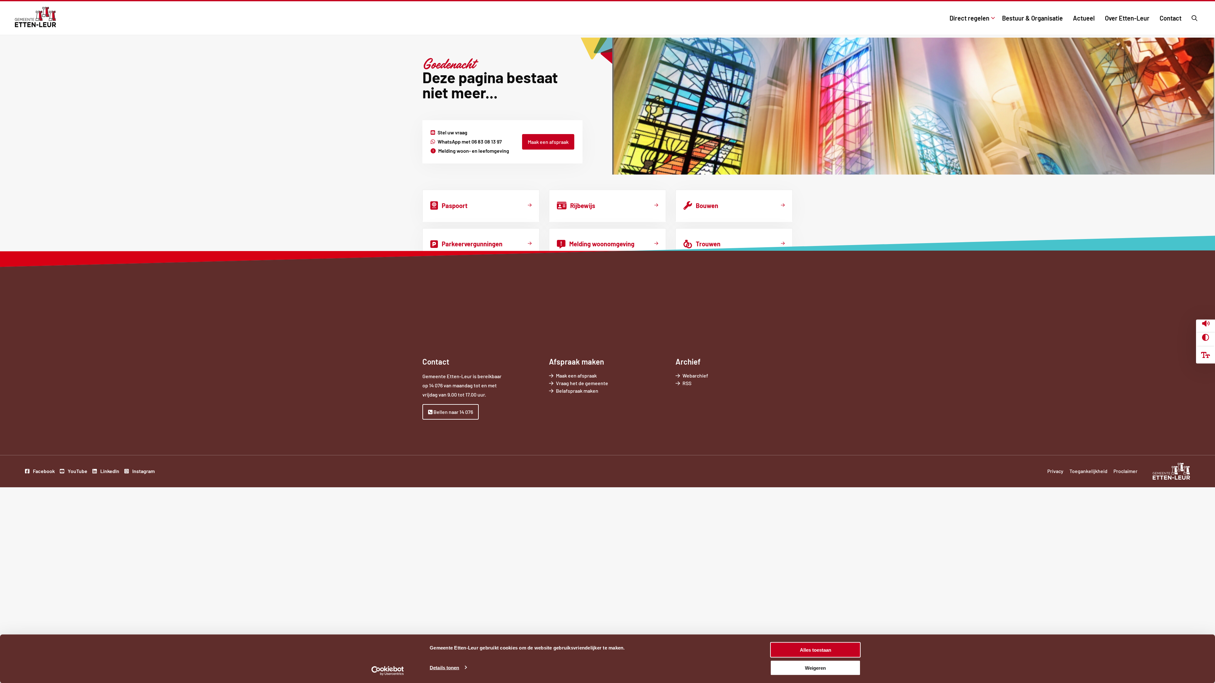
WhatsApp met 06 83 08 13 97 (470, 141)
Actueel (1084, 18)
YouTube (77, 472)
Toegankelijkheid (1088, 471)
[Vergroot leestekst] (1205, 354)
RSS (686, 383)
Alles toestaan (815, 650)
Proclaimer (1125, 471)
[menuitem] (970, 18)
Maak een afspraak (548, 142)
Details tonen (444, 667)
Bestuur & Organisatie (1032, 18)
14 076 (436, 385)
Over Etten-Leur (1127, 18)
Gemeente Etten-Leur (35, 17)
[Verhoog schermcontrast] (1205, 337)
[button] (1206, 324)
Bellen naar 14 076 (453, 412)
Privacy (1055, 471)
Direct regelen (969, 18)
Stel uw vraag (452, 132)
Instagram (143, 472)
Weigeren (815, 667)
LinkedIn (109, 472)
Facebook (43, 472)
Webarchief (695, 375)
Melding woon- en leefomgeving (473, 151)
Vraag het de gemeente (591, 383)
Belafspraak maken (586, 391)
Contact (1170, 18)
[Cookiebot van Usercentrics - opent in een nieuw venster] (387, 670)
